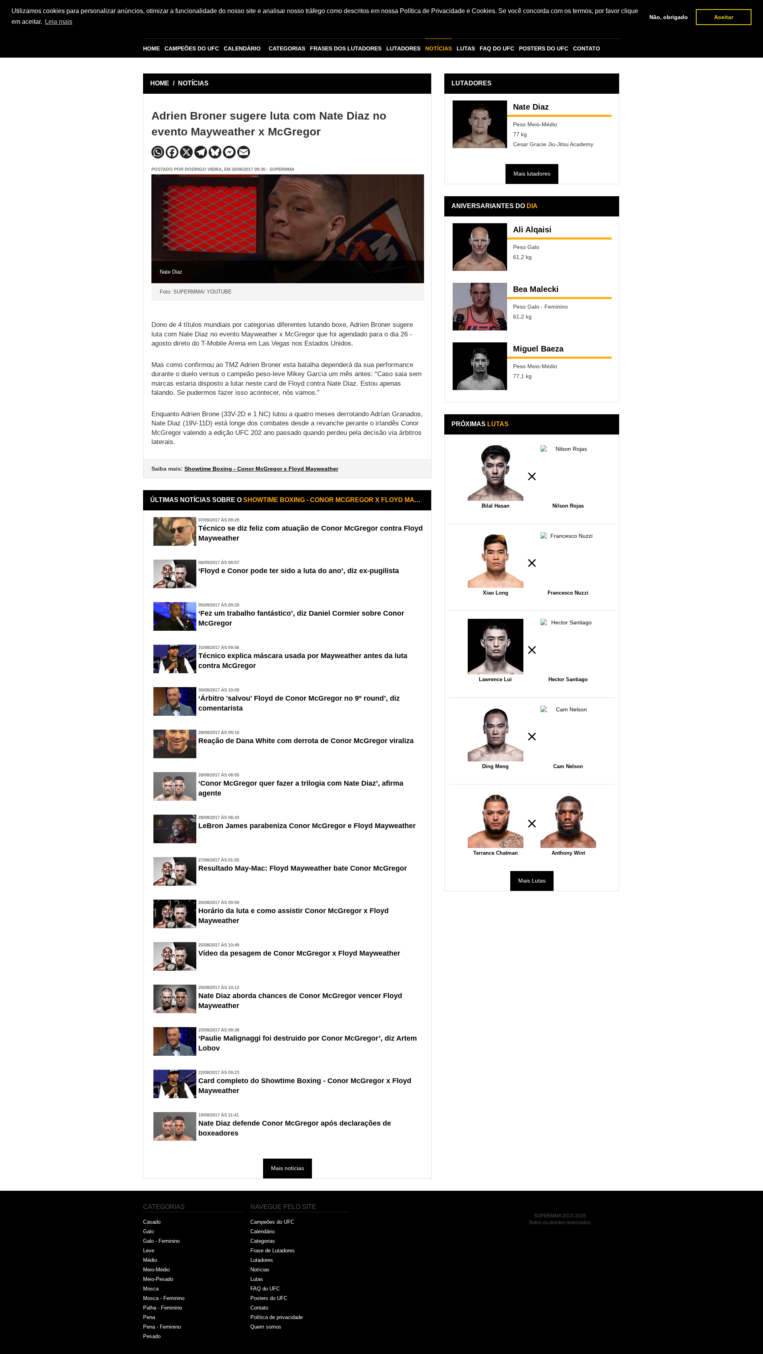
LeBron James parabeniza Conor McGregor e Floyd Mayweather (307, 826)
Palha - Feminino (162, 1308)
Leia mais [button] (58, 21)
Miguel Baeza (538, 348)
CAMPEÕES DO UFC (192, 48)
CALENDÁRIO (242, 48)
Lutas (256, 1279)
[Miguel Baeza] (480, 366)
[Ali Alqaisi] (480, 247)
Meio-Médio (156, 1270)
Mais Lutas (532, 880)
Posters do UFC (268, 1298)
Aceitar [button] (723, 17)
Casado (152, 1222)
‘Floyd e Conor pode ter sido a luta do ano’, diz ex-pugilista (298, 571)
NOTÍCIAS (438, 48)
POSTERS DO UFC (543, 48)
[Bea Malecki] (480, 306)
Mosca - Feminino (163, 1298)
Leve (148, 1251)
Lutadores (261, 1260)
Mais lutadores (531, 173)
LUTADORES (403, 48)
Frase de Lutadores (272, 1251)
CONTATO (586, 48)
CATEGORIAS (287, 48)
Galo (148, 1231)
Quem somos (265, 1327)
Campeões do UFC (272, 1222)
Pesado (152, 1336)
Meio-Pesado (158, 1279)
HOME (151, 48)
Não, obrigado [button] (668, 17)
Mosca (151, 1289)
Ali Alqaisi (532, 229)
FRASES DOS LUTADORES (346, 48)
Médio (150, 1260)
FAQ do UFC (265, 1289)
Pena (149, 1317)
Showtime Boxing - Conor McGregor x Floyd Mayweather (261, 468)
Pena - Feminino (162, 1327)
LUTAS (466, 48)
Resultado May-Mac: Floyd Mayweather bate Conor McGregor (302, 868)
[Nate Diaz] (480, 124)
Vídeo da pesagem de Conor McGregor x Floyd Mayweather (299, 953)
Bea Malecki (536, 289)
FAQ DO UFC (497, 48)
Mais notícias (287, 1168)
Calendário (262, 1231)
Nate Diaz (531, 106)
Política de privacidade (276, 1317)
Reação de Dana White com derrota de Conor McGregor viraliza (306, 741)
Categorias (262, 1241)
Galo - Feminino (161, 1241)
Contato (259, 1308)
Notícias (259, 1270)
